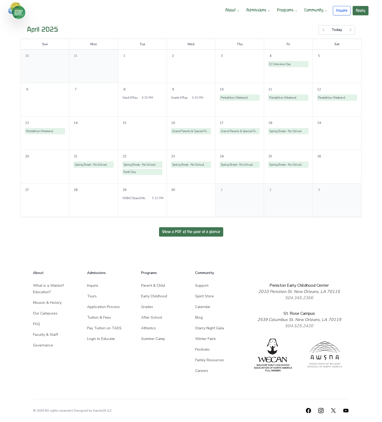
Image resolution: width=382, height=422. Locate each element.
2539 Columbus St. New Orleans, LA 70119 (299, 320)
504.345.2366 (299, 298)
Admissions (256, 10)
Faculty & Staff (45, 334)
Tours (92, 296)
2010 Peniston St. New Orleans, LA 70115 (299, 291)
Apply (360, 10)
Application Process (103, 306)
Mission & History (47, 302)
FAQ (36, 323)
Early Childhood (154, 296)
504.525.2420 (299, 326)
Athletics (148, 328)
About (230, 10)
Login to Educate (101, 338)
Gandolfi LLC (102, 410)
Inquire (341, 10)
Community (313, 10)
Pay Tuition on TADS (104, 328)
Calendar (202, 306)
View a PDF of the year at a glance (191, 231)
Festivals (202, 349)
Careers (201, 370)
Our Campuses (45, 313)
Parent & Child (153, 285)
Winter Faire (205, 338)
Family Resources (209, 360)
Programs (285, 10)
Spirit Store (204, 296)
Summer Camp (153, 338)
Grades (147, 306)
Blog (199, 317)
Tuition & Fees (99, 317)
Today (337, 29)
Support (201, 285)
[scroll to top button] (375, 415)
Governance (43, 345)
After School (151, 317)
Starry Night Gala (209, 328)
